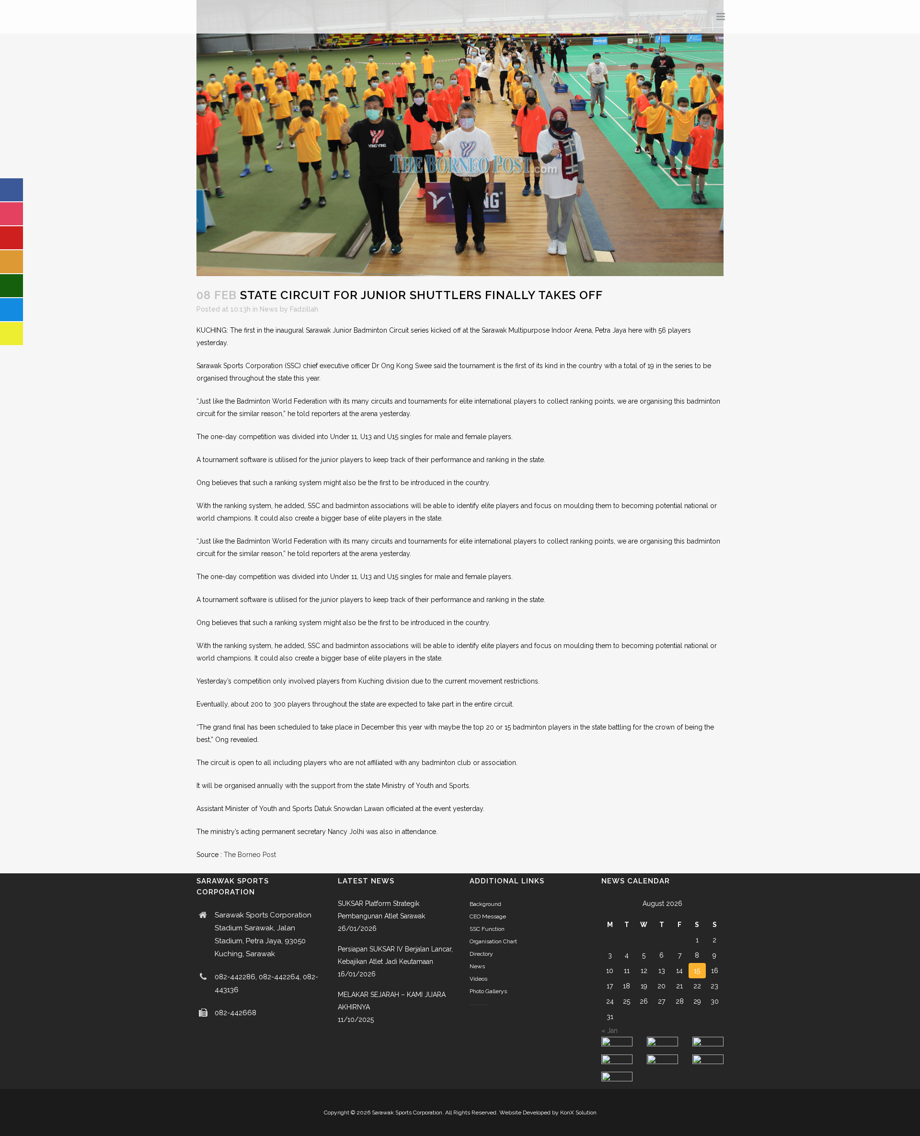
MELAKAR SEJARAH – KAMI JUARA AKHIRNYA (392, 1001)
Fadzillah (304, 309)
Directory (481, 954)
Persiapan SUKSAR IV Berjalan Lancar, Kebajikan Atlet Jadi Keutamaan (395, 955)
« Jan (609, 1030)
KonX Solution (578, 1112)
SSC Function (487, 929)
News (269, 309)
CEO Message (488, 916)
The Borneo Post (250, 854)
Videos (478, 978)
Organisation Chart (493, 941)
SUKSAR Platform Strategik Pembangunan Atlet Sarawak (381, 910)
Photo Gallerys (488, 991)
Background (485, 904)
